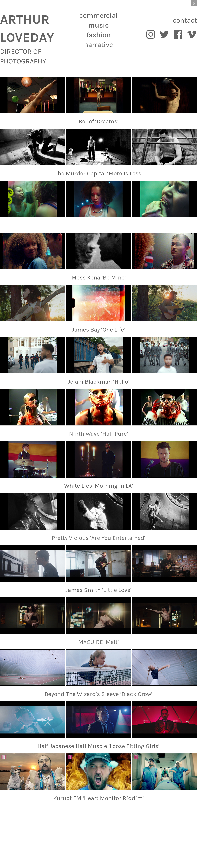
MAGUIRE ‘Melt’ (98, 642)
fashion (98, 35)
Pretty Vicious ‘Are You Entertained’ (98, 537)
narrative (98, 45)
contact (185, 20)
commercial (98, 15)
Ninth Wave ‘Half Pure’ (98, 433)
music (98, 25)
